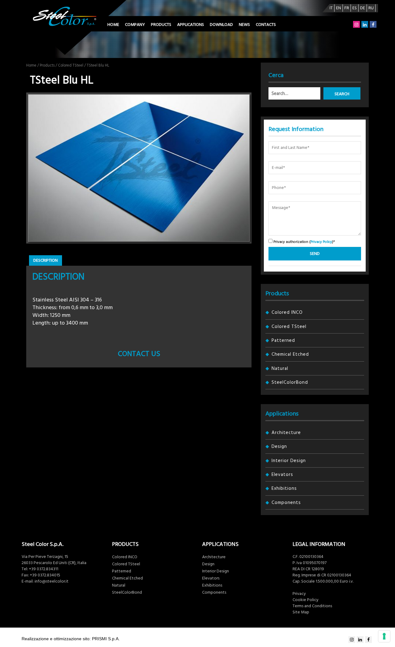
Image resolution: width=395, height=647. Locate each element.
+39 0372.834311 (43, 569)
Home (113, 25)
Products (161, 25)
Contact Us (139, 354)
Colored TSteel (70, 65)
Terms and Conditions (312, 606)
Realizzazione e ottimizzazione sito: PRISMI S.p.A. (71, 638)
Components (286, 502)
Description (45, 260)
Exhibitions (284, 488)
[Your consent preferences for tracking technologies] (384, 636)
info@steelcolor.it (52, 581)
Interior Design (289, 460)
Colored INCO (287, 312)
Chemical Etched (290, 354)
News (244, 25)
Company (135, 25)
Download (221, 25)
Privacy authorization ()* (303, 241)
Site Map (301, 612)
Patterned (283, 340)
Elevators (282, 474)
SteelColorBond (290, 382)
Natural (280, 368)
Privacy (299, 594)
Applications (190, 25)
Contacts (266, 25)
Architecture (286, 432)
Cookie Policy (305, 600)
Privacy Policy (321, 241)
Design (279, 446)
